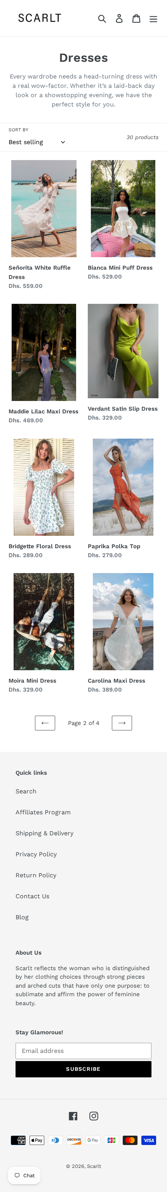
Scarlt (94, 1166)
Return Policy (36, 875)
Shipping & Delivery (44, 833)
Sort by (18, 129)
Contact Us (32, 896)
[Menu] (153, 18)
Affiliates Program (43, 812)
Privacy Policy (36, 854)
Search (26, 791)
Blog (22, 917)
